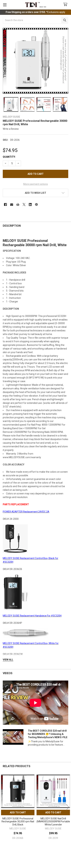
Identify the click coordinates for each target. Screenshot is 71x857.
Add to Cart (18, 812)
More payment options (35, 184)
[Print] (18, 204)
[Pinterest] (36, 204)
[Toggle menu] (4, 4)
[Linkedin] (30, 204)
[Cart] (66, 4)
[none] (35, 60)
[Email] (11, 204)
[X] (24, 204)
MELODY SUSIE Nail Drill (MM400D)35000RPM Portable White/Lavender (53, 821)
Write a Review (11, 128)
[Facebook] (5, 204)
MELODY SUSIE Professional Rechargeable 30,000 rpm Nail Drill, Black (18, 821)
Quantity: (9, 156)
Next (67, 807)
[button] (35, 193)
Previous (3, 807)
